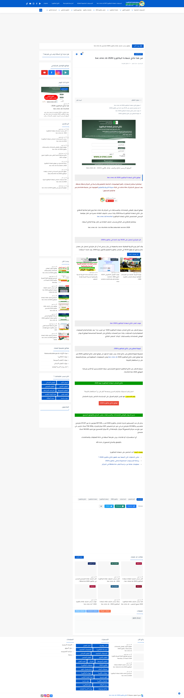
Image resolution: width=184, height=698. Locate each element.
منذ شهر (139, 577)
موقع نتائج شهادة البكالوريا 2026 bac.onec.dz (127, 105)
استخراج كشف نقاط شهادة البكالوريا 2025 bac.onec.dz (49, 299)
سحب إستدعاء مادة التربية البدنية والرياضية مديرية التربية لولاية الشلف (87, 277)
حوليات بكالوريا (102, 673)
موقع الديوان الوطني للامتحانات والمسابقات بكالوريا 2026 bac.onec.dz (54, 148)
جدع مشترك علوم (86, 669)
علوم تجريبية (103, 677)
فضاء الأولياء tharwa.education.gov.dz (55, 353)
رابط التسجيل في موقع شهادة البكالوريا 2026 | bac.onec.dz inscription (55, 164)
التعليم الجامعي (65, 10)
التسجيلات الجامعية (139, 10)
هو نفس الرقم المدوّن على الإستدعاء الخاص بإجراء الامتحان (103, 397)
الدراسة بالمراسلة (68, 3)
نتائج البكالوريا (55, 3)
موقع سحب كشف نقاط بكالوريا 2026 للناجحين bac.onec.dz (50, 308)
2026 (107, 461)
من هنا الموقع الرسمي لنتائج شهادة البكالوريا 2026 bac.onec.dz (49, 318)
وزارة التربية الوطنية (86, 689)
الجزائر (91, 661)
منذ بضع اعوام (136, 272)
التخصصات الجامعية (85, 649)
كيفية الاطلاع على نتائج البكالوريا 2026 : (128, 113)
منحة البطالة (50, 398)
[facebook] (37, 3)
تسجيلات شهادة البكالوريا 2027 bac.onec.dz (109, 3)
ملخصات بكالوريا (87, 10)
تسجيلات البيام (103, 669)
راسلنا (70, 655)
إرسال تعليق (136, 618)
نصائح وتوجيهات (102, 689)
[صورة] (63, 269)
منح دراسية (64, 398)
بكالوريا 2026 (114, 499)
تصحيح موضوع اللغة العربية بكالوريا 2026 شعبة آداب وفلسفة (49, 280)
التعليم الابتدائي (50, 382)
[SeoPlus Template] (142, 695)
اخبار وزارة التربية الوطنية (59, 367)
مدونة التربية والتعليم (106, 187)
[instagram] (33, 3)
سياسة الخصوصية (66, 651)
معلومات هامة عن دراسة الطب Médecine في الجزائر (120, 464)
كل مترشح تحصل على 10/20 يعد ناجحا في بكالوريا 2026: (124, 108)
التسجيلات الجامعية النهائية (85, 3)
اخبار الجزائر (123, 499)
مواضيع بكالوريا (78, 10)
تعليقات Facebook (92, 611)
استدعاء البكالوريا (102, 649)
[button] (131, 506)
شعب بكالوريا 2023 (100, 10)
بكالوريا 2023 (103, 665)
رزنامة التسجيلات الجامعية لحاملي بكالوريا (124, 461)
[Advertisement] (92, 28)
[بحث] (40, 10)
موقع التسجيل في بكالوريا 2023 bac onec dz (54, 188)
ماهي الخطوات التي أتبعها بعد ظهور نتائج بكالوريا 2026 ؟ (119, 457)
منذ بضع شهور (62, 129)
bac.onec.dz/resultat (105, 217)
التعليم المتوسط (63, 390)
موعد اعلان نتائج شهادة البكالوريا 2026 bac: (127, 111)
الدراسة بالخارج (53, 10)
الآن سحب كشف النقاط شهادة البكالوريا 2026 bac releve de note (50, 290)
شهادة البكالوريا (114, 10)
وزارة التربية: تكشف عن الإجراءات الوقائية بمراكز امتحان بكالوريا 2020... (131, 277)
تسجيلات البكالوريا (86, 665)
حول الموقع (68, 648)
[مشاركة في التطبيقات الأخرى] (101, 506)
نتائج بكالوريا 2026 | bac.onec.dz (118, 695)
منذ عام (63, 161)
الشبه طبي (64, 394)
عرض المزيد (79, 557)
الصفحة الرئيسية (67, 645)
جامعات (46, 3)
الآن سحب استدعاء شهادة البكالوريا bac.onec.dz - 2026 (56, 132)
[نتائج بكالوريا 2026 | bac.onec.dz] (135, 3)
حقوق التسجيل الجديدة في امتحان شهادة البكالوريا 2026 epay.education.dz (55, 172)
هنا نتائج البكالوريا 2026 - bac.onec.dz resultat (60, 107)
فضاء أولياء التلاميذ (50, 394)
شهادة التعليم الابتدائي (60, 363)
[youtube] (30, 3)
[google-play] (40, 3)
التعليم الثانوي (126, 10)
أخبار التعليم (138, 54)
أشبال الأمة (64, 382)
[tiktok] (27, 3)
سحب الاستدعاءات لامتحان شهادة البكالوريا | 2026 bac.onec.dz (54, 140)
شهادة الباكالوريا (104, 499)
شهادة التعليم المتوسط (60, 360)
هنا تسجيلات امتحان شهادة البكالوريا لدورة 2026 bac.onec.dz (55, 181)
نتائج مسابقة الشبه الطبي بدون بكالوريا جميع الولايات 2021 (54, 156)
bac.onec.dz (112, 357)
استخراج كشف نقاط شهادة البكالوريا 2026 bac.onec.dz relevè (111, 46)
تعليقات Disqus (80, 611)
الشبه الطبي (82, 661)
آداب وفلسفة (103, 645)
